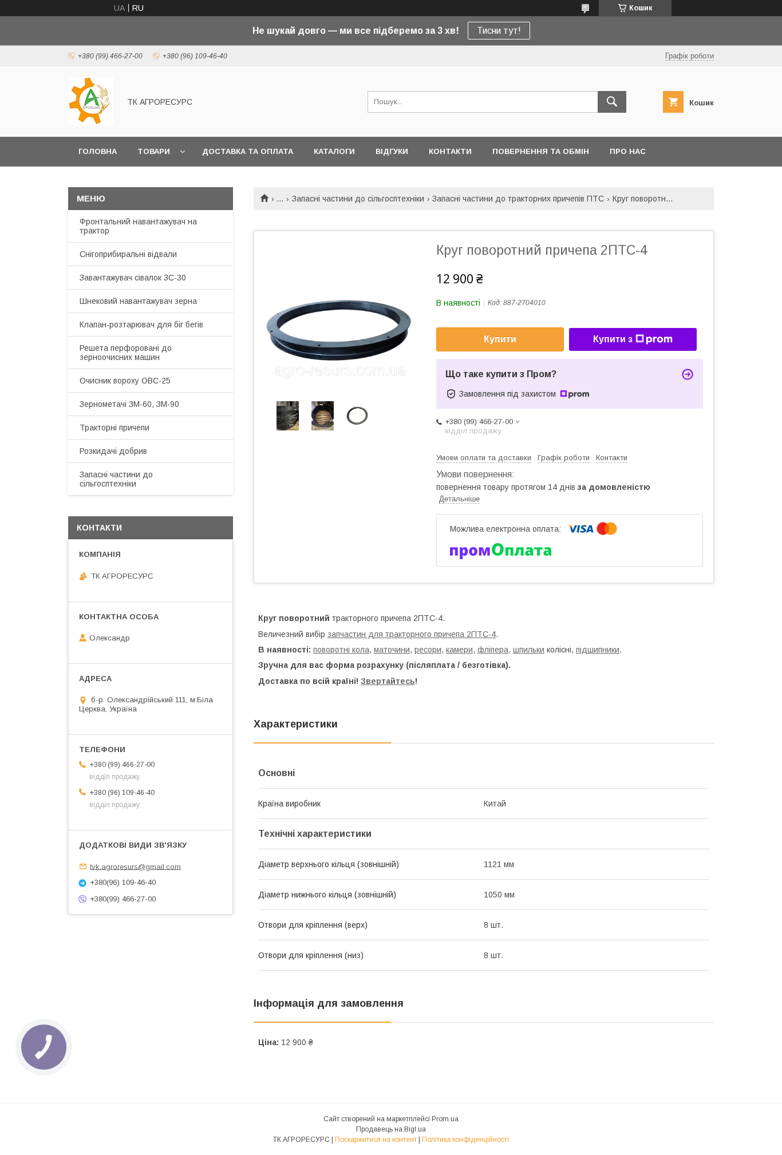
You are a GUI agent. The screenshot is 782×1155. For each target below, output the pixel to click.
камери (459, 649)
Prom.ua (445, 1119)
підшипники (597, 649)
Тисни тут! (499, 30)
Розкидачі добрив (113, 451)
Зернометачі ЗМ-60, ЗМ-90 (129, 404)
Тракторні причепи (114, 427)
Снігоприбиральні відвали (128, 254)
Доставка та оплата (247, 151)
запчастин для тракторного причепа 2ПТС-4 (411, 634)
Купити (500, 339)
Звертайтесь (388, 681)
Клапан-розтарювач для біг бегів (141, 324)
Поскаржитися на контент (376, 1140)
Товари (153, 151)
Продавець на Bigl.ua (391, 1129)
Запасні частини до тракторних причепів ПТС (518, 198)
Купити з (613, 339)
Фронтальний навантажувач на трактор (138, 226)
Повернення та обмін (540, 151)
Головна (97, 151)
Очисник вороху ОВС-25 (125, 380)
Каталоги (334, 151)
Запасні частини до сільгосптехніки (358, 198)
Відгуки (392, 151)
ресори (427, 649)
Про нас (628, 151)
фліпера (492, 649)
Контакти (450, 151)
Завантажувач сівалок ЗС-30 (133, 277)
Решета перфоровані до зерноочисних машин (126, 352)
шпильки (528, 649)
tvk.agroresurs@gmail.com (135, 866)
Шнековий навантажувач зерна (138, 301)
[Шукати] (612, 102)
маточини (392, 649)
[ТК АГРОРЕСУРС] (90, 121)
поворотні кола (341, 649)
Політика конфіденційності (465, 1140)
